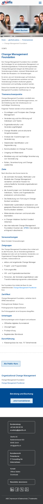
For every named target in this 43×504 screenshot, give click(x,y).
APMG (26, 228)
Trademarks (33, 498)
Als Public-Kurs (11, 364)
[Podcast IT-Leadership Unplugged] (27, 489)
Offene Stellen (15, 472)
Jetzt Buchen (21, 30)
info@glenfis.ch (15, 445)
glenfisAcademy (13, 40)
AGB (7, 498)
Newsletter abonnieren (18, 482)
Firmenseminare (27, 40)
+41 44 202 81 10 (16, 427)
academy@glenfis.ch (18, 430)
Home (4, 40)
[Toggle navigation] (40, 3)
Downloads (14, 474)
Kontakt (12, 469)
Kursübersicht (15, 453)
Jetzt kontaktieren (21, 401)
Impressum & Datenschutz (19, 498)
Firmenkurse (14, 456)
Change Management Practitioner (25, 287)
